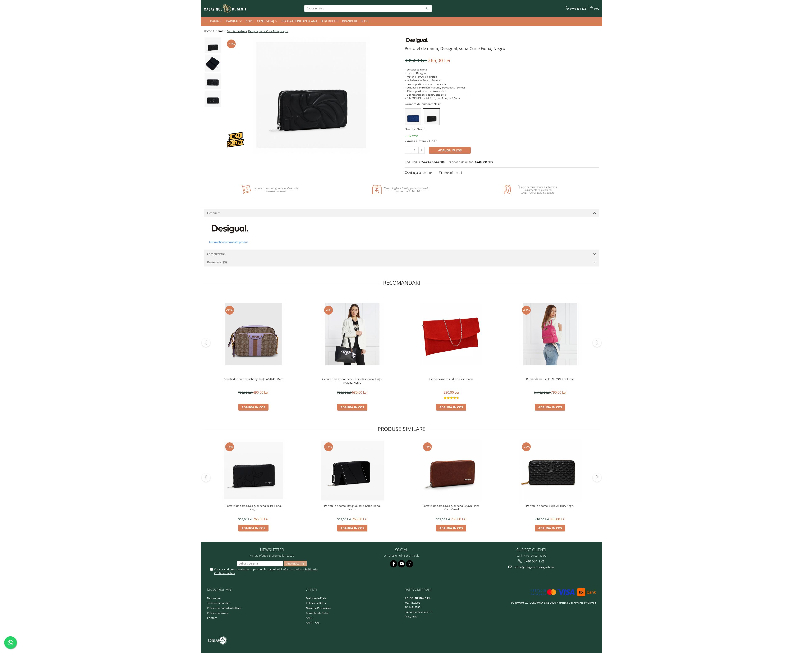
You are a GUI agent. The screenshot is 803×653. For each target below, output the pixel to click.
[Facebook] (393, 563)
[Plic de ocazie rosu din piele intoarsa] (451, 334)
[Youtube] (401, 563)
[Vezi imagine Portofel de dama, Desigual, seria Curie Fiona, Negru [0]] (212, 45)
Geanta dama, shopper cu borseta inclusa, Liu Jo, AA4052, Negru (352, 380)
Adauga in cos (450, 150)
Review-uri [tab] (217, 262)
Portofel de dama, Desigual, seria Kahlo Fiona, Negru (352, 507)
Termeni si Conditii (218, 603)
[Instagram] (409, 563)
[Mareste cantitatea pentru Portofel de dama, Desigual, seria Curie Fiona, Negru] (421, 150)
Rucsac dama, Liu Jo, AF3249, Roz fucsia (550, 379)
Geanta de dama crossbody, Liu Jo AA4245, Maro (253, 379)
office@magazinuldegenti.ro (533, 567)
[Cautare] (428, 8)
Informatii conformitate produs (228, 242)
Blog (364, 21)
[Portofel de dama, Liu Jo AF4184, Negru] (550, 470)
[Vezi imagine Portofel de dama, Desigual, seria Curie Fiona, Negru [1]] (212, 63)
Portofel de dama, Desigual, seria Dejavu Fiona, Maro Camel (451, 507)
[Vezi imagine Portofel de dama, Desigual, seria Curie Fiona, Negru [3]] (212, 98)
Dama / (220, 31)
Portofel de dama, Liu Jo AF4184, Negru (550, 506)
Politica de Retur (316, 603)
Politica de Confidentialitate (224, 608)
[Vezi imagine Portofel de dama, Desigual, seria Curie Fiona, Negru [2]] (212, 81)
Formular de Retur (317, 613)
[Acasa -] (225, 8)
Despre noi (213, 598)
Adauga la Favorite (420, 173)
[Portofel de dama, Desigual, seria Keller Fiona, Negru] (253, 470)
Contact (212, 618)
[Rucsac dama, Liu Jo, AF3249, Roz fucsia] (550, 334)
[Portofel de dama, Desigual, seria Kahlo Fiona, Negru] (352, 470)
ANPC (309, 618)
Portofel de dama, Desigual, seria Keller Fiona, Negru (253, 507)
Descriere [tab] (214, 213)
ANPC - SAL (313, 623)
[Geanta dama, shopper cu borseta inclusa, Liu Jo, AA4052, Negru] (352, 334)
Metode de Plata (316, 598)
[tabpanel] (311, 95)
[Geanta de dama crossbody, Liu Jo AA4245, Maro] (253, 334)
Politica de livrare (217, 613)
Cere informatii (452, 173)
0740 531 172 (533, 561)
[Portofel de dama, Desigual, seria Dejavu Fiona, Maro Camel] (451, 470)
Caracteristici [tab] (216, 254)
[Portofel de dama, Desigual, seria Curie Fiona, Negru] (311, 95)
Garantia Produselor (318, 608)
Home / (209, 31)
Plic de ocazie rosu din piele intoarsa (451, 379)
